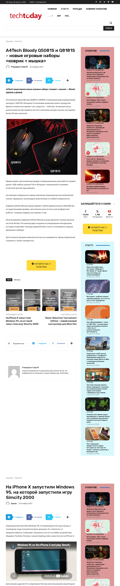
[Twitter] (104, 2)
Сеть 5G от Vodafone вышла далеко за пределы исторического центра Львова (98, 162)
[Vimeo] (108, 2)
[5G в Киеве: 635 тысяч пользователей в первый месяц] (97, 90)
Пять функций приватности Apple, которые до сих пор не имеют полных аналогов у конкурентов (98, 448)
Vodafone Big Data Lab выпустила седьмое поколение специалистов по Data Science (97, 75)
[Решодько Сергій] (8, 67)
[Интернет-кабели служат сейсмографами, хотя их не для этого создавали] (97, 286)
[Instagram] (100, 2)
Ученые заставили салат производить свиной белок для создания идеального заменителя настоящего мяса (98, 418)
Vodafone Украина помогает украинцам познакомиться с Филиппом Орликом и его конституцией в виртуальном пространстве (97, 131)
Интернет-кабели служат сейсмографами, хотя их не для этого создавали (98, 298)
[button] (110, 23)
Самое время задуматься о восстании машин (50, 300)
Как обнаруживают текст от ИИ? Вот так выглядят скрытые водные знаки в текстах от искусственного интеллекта (97, 327)
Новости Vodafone (95, 70)
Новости (18, 41)
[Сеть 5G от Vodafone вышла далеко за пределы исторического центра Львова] (97, 149)
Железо (17, 280)
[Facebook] (96, 2)
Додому (9, 41)
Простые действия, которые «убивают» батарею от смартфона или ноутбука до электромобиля (97, 271)
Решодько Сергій (19, 67)
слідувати (97, 211)
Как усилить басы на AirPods (32, 300)
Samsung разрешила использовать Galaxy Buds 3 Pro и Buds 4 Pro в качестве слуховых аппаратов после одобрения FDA (68, 300)
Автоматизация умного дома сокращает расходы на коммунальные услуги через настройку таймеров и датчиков (98, 389)
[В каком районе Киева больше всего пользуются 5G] (97, 176)
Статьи (50, 309)
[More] (68, 80)
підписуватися (111, 211)
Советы (32, 309)
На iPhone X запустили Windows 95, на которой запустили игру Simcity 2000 (22, 321)
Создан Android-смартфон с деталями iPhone (14, 300)
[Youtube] (112, 2)
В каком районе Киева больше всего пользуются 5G (97, 188)
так (85, 211)
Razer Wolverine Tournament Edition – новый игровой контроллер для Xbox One (61, 321)
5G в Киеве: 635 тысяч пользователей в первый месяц (97, 102)
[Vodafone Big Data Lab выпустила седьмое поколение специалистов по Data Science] (97, 62)
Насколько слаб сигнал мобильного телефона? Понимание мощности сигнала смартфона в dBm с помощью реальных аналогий (98, 358)
